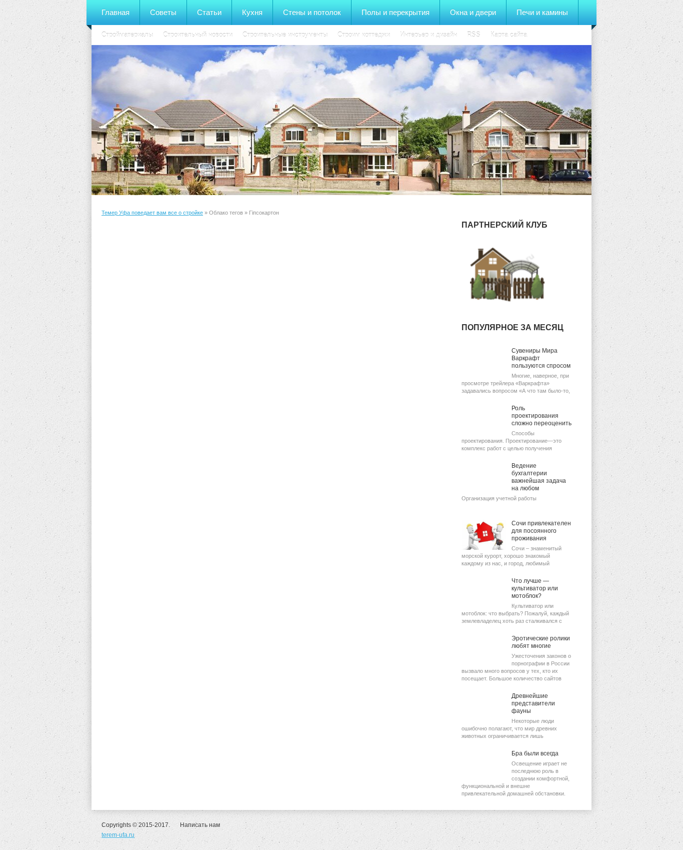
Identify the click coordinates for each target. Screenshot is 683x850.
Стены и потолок (312, 12)
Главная (116, 12)
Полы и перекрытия (396, 12)
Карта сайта (508, 35)
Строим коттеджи (364, 35)
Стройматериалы (127, 35)
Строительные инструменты (285, 35)
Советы (163, 12)
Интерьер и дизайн (428, 35)
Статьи (209, 12)
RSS (473, 35)
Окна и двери (473, 12)
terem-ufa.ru (118, 834)
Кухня (252, 12)
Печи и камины (542, 12)
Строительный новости (197, 35)
